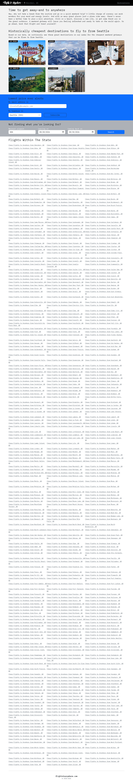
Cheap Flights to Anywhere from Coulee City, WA (66, 270)
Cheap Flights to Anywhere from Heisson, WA (26, 375)
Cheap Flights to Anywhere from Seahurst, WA (103, 635)
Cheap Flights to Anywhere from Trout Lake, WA (104, 706)
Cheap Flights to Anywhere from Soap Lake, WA (103, 658)
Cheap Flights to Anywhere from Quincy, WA (64, 600)
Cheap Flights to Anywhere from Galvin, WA (64, 340)
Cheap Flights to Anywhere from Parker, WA (102, 567)
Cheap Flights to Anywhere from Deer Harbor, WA (28, 285)
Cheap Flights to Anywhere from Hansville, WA (65, 369)
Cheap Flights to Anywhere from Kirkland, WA (103, 402)
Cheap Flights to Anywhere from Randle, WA (26, 604)
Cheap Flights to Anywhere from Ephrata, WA (64, 317)
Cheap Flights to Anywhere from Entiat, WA (102, 314)
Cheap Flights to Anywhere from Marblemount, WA (66, 461)
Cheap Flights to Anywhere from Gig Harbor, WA (104, 343)
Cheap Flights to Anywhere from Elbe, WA (25, 305)
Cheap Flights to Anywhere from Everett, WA (64, 320)
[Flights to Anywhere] (12, 3)
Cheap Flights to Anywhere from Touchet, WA (102, 702)
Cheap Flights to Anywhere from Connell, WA (64, 261)
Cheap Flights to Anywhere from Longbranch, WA (27, 435)
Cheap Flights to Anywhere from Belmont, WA (64, 182)
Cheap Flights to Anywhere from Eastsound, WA (65, 297)
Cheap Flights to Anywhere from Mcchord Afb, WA (28, 473)
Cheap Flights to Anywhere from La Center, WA (103, 405)
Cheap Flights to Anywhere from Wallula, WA (102, 730)
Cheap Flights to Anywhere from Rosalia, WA (26, 626)
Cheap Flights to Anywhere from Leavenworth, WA (66, 423)
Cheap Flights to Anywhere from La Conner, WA (65, 408)
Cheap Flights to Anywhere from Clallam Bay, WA (28, 246)
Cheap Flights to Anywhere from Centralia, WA (103, 232)
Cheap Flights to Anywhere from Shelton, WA (64, 647)
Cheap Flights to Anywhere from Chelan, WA (102, 235)
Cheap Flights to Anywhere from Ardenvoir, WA (103, 160)
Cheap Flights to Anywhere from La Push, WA (64, 420)
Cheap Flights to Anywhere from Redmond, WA (64, 607)
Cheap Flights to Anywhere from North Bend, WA (65, 524)
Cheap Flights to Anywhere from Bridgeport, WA (104, 202)
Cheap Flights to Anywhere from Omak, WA (25, 547)
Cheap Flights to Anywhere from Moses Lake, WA (65, 501)
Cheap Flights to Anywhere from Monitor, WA (26, 498)
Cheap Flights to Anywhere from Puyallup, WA (65, 597)
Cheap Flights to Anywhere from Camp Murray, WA (28, 222)
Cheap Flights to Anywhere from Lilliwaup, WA (65, 426)
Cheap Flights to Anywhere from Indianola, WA (103, 384)
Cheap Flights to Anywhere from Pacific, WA (102, 558)
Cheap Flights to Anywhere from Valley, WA (26, 720)
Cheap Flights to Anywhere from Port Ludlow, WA (104, 584)
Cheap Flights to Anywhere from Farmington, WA (27, 328)
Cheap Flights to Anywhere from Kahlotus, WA (26, 391)
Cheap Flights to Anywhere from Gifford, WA (64, 343)
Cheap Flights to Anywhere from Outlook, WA (26, 558)
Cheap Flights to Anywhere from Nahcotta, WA (103, 510)
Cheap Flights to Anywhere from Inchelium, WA (27, 384)
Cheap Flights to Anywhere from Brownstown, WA (65, 205)
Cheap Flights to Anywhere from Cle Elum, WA (65, 250)
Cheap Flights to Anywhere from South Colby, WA (104, 664)
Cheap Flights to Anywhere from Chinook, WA (64, 243)
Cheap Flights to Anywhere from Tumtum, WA (26, 709)
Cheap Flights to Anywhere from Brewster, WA (65, 202)
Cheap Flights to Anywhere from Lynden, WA (26, 449)
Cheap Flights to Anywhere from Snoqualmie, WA (27, 658)
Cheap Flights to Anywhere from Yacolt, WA (64, 761)
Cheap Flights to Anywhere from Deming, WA (102, 285)
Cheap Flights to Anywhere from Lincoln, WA (102, 426)
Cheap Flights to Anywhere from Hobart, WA (64, 375)
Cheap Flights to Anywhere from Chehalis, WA (65, 235)
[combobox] (22, 132)
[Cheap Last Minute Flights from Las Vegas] (27, 52)
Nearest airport (16, 129)
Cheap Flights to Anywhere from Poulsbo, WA (102, 589)
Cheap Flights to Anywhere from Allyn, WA (25, 154)
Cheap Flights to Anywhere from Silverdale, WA (65, 650)
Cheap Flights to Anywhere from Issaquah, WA (65, 387)
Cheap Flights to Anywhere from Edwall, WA (102, 302)
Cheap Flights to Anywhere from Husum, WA (63, 381)
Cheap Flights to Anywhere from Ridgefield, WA (104, 613)
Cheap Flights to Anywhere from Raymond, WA (102, 604)
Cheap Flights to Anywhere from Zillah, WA (64, 764)
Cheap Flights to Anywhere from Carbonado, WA (65, 222)
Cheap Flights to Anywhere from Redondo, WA (102, 607)
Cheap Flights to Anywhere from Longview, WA (103, 435)
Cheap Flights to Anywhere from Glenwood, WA (65, 346)
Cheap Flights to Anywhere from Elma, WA (63, 311)
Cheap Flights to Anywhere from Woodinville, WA (104, 758)
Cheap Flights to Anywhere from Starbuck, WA (103, 677)
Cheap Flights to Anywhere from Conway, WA (102, 261)
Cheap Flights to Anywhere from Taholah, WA (26, 693)
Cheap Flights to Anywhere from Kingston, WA (65, 402)
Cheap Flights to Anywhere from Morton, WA (26, 501)
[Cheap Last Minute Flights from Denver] (66, 52)
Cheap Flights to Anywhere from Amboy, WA (25, 157)
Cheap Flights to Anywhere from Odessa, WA (64, 538)
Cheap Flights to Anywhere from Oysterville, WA (66, 558)
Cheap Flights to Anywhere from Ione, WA (25, 387)
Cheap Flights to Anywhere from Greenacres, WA (65, 365)
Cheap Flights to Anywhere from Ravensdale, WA (65, 604)
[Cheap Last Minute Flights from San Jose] (106, 52)
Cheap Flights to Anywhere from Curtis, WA (64, 276)
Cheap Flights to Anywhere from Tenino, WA (26, 696)
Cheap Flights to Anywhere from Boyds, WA (101, 199)
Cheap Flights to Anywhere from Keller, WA (26, 394)
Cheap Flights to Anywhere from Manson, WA (64, 458)
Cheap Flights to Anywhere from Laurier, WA (26, 423)
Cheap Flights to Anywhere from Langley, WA (26, 420)
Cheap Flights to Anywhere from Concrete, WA (26, 261)
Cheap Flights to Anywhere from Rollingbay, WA (27, 622)
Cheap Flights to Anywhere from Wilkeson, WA (26, 753)
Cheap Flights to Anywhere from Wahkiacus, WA (65, 727)
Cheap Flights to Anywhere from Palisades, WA (103, 561)
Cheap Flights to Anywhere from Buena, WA (101, 211)
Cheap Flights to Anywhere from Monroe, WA (64, 498)
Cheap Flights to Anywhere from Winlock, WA (102, 753)
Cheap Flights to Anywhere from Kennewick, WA (27, 397)
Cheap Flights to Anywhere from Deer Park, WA (65, 285)
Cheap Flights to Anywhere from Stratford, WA (103, 684)
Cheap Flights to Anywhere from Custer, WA (26, 279)
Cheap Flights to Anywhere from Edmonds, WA (64, 302)
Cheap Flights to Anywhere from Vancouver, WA (103, 720)
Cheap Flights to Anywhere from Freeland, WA (65, 335)
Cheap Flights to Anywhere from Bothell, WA (102, 194)
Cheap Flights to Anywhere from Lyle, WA (63, 443)
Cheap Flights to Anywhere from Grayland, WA (103, 360)
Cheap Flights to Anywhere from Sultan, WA (26, 687)
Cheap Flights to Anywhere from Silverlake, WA (104, 650)
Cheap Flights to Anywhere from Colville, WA (65, 258)
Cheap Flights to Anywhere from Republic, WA (65, 610)
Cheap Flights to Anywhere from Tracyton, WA (65, 706)
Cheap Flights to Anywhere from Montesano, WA (103, 498)
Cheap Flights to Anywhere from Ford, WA (25, 332)
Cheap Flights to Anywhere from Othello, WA (64, 553)
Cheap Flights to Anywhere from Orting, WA (26, 553)
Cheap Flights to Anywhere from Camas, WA (101, 217)
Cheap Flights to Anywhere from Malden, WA (64, 452)
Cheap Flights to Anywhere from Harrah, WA (102, 369)
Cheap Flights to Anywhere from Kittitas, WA (26, 405)
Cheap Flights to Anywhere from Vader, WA (101, 715)
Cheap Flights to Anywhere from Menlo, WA (25, 481)
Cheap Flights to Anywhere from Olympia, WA (102, 543)
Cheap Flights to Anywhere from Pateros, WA (64, 572)
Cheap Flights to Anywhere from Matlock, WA (26, 469)
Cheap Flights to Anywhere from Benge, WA (101, 182)
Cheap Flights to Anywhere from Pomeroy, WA (64, 578)
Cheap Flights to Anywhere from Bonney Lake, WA (66, 194)
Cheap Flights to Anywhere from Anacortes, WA (65, 157)
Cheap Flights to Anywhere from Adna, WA (25, 148)
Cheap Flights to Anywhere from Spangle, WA (26, 674)
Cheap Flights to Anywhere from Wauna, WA (25, 739)
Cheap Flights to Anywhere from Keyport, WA (26, 402)
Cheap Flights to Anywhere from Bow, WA (62, 199)
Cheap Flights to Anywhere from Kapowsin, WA (103, 391)
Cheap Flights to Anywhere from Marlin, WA (26, 466)
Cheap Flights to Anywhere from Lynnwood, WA (65, 449)
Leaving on (43, 129)
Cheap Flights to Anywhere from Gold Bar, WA (103, 346)
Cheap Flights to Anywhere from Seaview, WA (64, 638)
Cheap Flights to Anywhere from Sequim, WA (102, 644)
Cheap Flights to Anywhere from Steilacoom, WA (104, 681)
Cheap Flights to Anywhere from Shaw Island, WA (28, 647)
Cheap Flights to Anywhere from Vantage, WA (26, 723)
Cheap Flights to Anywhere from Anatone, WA (102, 157)
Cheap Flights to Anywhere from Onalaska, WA (65, 547)
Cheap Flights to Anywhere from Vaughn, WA (102, 723)
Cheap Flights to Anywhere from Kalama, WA (64, 391)
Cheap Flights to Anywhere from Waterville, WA (65, 736)
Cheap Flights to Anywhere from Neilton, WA (26, 516)
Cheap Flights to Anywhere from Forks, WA (63, 332)
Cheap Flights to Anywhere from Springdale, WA (27, 677)
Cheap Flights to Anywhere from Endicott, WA (65, 314)
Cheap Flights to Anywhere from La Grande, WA (27, 412)
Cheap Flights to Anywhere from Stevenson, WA (65, 684)
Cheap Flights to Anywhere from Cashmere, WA (65, 228)
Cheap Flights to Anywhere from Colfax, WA (64, 253)
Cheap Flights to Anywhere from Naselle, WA (64, 513)
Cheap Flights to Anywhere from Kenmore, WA (102, 394)
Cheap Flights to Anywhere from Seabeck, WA (64, 635)
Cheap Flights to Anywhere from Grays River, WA (28, 365)
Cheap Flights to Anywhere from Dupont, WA (26, 292)
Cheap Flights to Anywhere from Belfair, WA (64, 179)
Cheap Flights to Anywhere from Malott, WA (64, 455)
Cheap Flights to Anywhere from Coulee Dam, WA (104, 270)
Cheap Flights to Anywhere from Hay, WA (101, 372)
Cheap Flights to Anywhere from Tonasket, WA (26, 702)
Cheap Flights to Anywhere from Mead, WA (25, 476)
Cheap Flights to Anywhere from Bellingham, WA (27, 182)
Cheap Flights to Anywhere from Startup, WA (26, 681)
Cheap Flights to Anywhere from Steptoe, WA (26, 684)
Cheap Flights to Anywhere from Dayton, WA (102, 282)
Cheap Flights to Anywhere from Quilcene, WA (103, 597)
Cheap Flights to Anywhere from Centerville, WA (66, 232)
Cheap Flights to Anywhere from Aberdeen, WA (26, 145)
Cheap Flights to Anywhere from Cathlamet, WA (27, 232)
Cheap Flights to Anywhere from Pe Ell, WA (26, 575)
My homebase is (16, 111)
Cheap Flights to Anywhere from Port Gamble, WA (28, 584)
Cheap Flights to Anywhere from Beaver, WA (26, 179)
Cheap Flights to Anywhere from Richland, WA (65, 613)
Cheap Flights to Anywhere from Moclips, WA (64, 495)
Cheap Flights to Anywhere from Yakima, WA (102, 761)
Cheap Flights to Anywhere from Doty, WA (63, 288)
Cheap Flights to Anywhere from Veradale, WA (26, 727)
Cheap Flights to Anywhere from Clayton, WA (102, 246)
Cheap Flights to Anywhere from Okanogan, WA (103, 538)
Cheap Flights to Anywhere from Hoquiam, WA (64, 378)
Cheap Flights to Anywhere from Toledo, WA (102, 699)
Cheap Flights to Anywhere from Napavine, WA (26, 513)
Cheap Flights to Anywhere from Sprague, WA (102, 674)
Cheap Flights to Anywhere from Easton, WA (26, 297)
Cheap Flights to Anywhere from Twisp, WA (101, 709)
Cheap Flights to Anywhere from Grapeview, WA (65, 360)
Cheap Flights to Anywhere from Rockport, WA (103, 619)
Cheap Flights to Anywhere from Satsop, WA (26, 635)
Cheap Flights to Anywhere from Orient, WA (26, 550)
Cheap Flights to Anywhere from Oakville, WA (65, 535)
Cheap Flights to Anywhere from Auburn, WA (64, 168)
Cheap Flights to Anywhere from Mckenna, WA (102, 473)
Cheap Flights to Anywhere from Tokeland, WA (65, 699)
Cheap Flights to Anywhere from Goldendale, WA (27, 349)
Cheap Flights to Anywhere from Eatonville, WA (27, 302)
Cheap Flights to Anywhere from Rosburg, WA (64, 626)
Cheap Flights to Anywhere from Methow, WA (102, 486)
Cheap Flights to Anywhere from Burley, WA (64, 214)
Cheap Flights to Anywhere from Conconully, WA (104, 258)
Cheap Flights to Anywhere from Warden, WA (64, 733)
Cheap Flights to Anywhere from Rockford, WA (26, 619)
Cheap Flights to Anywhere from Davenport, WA (65, 282)
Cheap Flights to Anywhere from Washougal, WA (103, 733)
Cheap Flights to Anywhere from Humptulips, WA (104, 378)
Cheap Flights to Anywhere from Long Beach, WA (104, 432)
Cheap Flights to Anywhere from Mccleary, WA (65, 473)
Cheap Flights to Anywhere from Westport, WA (65, 742)
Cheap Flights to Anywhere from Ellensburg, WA (27, 311)
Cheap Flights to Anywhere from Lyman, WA (101, 443)
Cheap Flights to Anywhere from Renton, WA (26, 610)
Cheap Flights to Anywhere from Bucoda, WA (64, 211)
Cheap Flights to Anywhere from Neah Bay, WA (103, 513)
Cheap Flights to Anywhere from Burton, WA (26, 217)
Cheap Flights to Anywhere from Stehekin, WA (65, 681)
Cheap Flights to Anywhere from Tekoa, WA (101, 693)
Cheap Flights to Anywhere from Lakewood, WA (26, 417)
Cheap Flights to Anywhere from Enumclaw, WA (26, 317)
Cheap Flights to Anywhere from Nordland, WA (26, 524)
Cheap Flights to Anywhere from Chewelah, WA (103, 238)
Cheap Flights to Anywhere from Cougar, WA (26, 270)
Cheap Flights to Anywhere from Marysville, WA (104, 466)
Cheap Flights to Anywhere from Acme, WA (63, 145)
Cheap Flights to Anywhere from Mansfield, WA (27, 458)
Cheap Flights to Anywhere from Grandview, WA (65, 355)
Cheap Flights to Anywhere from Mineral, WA (26, 495)
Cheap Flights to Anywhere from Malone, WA (26, 455)
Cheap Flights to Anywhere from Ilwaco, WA (102, 381)
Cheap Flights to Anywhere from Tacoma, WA (102, 690)
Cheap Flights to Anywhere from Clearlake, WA (27, 250)
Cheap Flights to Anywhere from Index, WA (63, 384)
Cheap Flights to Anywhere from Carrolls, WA (103, 225)
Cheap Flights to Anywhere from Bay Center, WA (104, 174)
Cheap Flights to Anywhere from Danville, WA (103, 279)
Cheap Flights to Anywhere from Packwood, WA (65, 561)
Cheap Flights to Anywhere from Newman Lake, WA (104, 516)
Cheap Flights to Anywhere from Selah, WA (63, 644)
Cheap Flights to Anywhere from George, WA (26, 343)
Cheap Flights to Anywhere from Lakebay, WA (64, 412)
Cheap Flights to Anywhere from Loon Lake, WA (65, 438)
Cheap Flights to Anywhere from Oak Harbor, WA (27, 535)
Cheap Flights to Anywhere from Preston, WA (64, 594)
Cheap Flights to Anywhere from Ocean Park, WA (104, 535)
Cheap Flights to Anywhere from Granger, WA (102, 355)
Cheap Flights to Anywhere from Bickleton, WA (103, 185)
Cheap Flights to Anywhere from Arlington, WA (65, 165)
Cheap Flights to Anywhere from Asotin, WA (26, 168)
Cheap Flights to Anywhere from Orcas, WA (101, 547)
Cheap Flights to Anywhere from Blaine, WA (102, 188)
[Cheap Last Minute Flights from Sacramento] (66, 79)
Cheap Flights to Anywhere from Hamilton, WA (26, 369)
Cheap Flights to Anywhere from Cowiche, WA (64, 273)
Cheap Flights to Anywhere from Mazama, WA (102, 469)
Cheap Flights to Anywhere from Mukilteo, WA (26, 510)
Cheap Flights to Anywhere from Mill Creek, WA (65, 492)
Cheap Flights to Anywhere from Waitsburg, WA (103, 727)
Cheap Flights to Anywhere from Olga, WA (63, 543)
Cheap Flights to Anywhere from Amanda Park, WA (104, 154)
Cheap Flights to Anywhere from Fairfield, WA (65, 323)
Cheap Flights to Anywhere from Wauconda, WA (103, 736)
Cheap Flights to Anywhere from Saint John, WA (27, 632)
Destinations (123, 3)
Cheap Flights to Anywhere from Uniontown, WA (103, 712)
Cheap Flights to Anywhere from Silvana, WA (102, 647)
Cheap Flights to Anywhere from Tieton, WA (26, 699)
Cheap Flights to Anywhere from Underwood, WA (27, 712)
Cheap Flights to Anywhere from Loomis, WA (26, 438)
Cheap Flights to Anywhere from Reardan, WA (26, 607)
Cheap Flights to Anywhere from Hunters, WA (26, 381)
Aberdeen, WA (32, 3)
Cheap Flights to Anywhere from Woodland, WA (26, 761)
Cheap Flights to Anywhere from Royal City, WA (65, 629)
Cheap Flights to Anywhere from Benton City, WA (28, 185)
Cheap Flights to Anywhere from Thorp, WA (101, 696)
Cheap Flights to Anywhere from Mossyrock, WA (103, 501)
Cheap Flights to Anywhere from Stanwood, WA (65, 677)
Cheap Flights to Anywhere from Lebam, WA (101, 423)
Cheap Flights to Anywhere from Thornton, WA (65, 696)
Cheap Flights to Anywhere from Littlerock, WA (65, 432)
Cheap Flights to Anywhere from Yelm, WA (25, 764)
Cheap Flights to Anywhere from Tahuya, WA (64, 693)
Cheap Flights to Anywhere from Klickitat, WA (65, 405)
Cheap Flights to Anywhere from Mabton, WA (102, 449)
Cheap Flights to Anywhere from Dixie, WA (25, 288)
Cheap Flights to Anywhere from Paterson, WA (103, 572)
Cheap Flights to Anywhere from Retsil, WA (102, 610)
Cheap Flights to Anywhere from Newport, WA (26, 519)
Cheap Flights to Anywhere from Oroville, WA (103, 550)
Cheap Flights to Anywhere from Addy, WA (101, 145)
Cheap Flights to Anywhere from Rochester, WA (103, 616)
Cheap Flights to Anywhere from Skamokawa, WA (27, 655)
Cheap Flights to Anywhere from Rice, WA (25, 613)
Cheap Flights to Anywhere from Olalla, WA (26, 543)
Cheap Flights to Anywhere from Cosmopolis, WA (104, 264)
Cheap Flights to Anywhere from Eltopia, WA (26, 314)
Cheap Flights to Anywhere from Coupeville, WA (27, 273)
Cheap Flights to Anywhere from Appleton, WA (65, 160)
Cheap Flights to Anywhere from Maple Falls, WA (104, 458)
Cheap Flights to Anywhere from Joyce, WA (101, 387)
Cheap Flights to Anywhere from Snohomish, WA (103, 655)
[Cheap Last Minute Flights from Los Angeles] (27, 79)
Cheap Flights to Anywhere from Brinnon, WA (26, 205)
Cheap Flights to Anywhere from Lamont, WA (102, 417)
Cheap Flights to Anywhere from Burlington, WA (104, 214)
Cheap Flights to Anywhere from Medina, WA (102, 476)
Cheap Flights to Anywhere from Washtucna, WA (27, 736)
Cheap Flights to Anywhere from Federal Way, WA (66, 328)
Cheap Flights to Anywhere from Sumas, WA (63, 687)
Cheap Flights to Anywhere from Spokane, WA (64, 674)
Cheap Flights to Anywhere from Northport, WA (65, 530)
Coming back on (75, 129)
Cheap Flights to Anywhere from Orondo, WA (64, 550)
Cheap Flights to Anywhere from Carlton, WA (26, 225)
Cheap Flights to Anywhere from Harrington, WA (27, 372)
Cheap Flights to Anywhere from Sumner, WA (102, 687)
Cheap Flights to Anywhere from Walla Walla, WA (66, 730)
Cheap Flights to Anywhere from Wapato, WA (26, 733)
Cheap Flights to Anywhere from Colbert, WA (26, 253)
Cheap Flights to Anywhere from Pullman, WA (26, 597)
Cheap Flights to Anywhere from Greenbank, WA (103, 365)
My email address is (18, 102)
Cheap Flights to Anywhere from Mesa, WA (101, 481)
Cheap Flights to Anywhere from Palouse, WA (26, 567)
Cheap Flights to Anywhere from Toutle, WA (26, 706)
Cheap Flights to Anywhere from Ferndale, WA (103, 328)
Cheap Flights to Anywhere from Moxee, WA (101, 504)
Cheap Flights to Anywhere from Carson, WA (26, 228)
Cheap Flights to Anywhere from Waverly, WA (64, 739)
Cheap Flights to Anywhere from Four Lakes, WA (104, 332)
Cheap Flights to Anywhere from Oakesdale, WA (103, 530)
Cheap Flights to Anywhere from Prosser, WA (102, 594)
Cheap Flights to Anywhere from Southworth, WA (65, 669)
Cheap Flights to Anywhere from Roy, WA (24, 629)
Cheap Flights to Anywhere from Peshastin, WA (65, 575)
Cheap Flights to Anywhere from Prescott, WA (26, 594)
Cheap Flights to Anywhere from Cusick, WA (102, 276)
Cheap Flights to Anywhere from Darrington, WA (27, 282)
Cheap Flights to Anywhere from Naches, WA (64, 510)
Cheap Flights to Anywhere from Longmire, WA (65, 435)
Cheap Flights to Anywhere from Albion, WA (102, 148)
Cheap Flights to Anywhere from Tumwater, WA (65, 709)
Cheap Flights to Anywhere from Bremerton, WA (27, 202)
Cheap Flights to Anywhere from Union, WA (63, 712)
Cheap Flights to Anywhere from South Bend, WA (27, 664)
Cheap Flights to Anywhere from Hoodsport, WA (103, 375)
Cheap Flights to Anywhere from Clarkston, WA (65, 246)
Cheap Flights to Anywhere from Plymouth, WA (103, 575)
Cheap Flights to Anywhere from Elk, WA (101, 305)
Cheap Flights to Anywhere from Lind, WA (25, 432)
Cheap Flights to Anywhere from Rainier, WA (102, 600)
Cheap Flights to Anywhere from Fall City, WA (103, 323)
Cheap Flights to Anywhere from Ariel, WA (25, 165)
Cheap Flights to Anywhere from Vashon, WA (64, 723)
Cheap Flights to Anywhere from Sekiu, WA (25, 644)
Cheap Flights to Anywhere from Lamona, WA (64, 417)
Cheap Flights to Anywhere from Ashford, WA (102, 165)
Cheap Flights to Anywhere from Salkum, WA (64, 632)
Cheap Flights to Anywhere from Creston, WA (102, 273)
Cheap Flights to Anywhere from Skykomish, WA (65, 655)
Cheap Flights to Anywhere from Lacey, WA (25, 408)
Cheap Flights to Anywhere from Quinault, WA (26, 600)
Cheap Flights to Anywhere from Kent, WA (63, 397)
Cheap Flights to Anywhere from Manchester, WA (104, 455)
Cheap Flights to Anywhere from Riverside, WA (65, 616)
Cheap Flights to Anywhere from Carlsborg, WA (103, 222)
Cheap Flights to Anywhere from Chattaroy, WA (27, 235)
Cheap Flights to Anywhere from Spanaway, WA (103, 669)
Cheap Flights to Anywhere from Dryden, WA (102, 288)
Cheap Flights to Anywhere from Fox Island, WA (27, 335)
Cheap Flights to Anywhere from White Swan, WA (65, 748)
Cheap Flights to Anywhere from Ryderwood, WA (103, 629)
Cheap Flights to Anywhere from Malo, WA (101, 452)
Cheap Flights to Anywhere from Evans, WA (25, 320)
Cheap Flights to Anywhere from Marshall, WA (65, 466)
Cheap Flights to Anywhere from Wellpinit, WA (103, 739)
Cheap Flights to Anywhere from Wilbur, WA (102, 748)
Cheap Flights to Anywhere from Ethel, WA (101, 317)
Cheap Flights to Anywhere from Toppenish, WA (65, 702)
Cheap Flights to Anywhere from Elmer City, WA (104, 311)
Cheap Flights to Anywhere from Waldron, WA (26, 730)
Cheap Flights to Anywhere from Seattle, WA (26, 638)
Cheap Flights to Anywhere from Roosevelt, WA (103, 622)
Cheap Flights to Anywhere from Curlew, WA (26, 276)
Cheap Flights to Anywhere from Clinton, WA (102, 250)
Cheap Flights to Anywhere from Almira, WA (64, 154)
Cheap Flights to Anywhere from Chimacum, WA (26, 243)
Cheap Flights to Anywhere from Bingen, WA (26, 188)
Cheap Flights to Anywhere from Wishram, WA (64, 758)
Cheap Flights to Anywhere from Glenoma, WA (26, 346)
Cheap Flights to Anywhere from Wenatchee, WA (27, 742)
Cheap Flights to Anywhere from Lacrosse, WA (103, 408)
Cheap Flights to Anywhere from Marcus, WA (102, 461)
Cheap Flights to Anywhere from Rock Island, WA (66, 619)
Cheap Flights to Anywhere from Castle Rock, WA (104, 228)
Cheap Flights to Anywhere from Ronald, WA (64, 622)
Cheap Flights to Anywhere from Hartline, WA (65, 372)
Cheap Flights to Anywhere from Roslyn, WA (102, 626)
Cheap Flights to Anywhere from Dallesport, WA (65, 279)
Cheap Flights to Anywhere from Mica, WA (25, 492)
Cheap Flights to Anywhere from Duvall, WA (64, 292)
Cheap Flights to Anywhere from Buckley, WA (26, 211)
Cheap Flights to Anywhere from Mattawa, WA (64, 469)
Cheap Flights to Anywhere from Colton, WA (26, 258)
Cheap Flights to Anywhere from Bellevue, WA (103, 179)
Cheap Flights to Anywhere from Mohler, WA (102, 495)
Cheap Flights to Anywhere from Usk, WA (62, 715)
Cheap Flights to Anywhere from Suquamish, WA (65, 690)
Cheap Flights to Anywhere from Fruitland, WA (27, 340)
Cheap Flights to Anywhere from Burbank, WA (26, 214)
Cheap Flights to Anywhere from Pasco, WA (25, 572)
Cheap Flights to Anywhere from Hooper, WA (26, 378)
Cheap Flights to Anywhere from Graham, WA (102, 349)
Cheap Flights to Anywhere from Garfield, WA (103, 340)
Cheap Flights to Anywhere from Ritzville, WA (27, 616)
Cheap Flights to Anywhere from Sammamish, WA (103, 632)
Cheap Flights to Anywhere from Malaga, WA (26, 452)
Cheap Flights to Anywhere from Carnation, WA (65, 225)
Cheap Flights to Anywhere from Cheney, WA (64, 238)
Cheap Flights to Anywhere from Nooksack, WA (103, 519)
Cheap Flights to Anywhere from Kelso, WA (63, 394)
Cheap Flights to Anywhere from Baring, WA (26, 174)
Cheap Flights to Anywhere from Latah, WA (101, 420)
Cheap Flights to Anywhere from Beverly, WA (64, 185)
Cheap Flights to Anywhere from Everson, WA (102, 320)
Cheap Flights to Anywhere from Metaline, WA (26, 486)
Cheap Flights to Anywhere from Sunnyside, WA (27, 690)
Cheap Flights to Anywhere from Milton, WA (102, 492)
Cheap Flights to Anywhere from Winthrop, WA (26, 758)
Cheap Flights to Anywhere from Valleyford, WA (65, 720)
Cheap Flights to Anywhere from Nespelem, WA (65, 516)
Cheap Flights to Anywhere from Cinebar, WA (102, 243)
